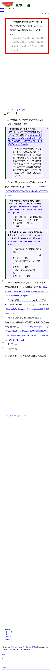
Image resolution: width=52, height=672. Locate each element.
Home (4, 654)
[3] (47, 200)
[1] (47, 128)
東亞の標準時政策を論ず (20, 282)
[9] (2, 122)
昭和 (21, 120)
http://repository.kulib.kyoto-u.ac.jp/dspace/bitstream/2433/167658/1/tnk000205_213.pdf (26, 291)
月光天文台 (12, 344)
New (48, 14)
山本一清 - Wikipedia (18, 182)
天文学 (18, 110)
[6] (2, 299)
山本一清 (8, 636)
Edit (44, 14)
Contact (4, 667)
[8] (2, 118)
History (7, 639)
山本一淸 (8, 634)
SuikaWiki (6, 110)
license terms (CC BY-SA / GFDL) (25, 647)
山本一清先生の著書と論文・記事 (25, 201)
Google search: (16, 416)
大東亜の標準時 (14, 124)
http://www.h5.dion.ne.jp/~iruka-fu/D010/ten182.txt (25, 241)
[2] (2, 181)
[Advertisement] (26, 82)
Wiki (12, 110)
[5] (2, 281)
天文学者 (33, 120)
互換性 (43, 38)
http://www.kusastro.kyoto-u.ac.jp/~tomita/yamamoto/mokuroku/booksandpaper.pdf (25, 210)
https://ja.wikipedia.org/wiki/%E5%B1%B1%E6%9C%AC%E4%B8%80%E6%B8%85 (26, 191)
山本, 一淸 (23, 5)
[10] (3, 343)
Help (3, 663)
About (4, 659)
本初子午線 (12, 349)
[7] (2, 316)
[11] (3, 347)
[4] (47, 232)
